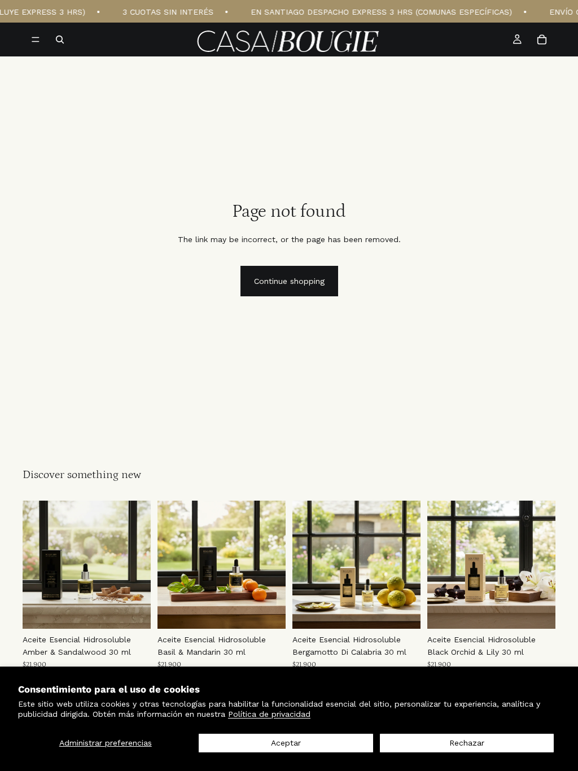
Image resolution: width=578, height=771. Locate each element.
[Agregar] (133, 611)
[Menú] (36, 39)
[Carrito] (541, 39)
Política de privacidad (269, 714)
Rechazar (466, 742)
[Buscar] (59, 39)
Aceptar (286, 742)
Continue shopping (289, 281)
